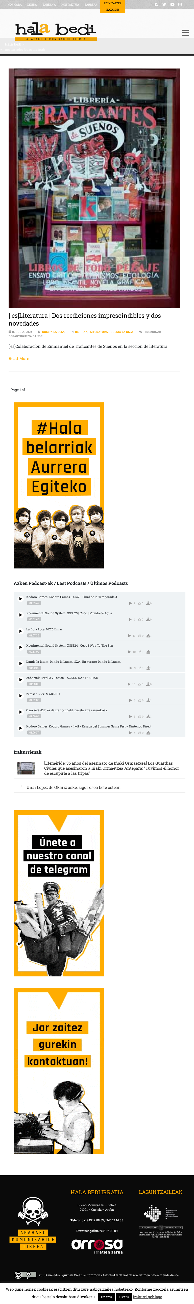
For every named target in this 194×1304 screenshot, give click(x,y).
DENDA (32, 4)
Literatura (99, 332)
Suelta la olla (53, 332)
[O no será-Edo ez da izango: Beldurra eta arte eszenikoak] (20, 712)
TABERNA (49, 4)
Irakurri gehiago (147, 1296)
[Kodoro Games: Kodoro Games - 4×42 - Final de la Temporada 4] (20, 599)
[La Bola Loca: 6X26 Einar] (20, 631)
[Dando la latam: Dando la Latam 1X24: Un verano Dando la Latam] (20, 663)
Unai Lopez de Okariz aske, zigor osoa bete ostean (74, 787)
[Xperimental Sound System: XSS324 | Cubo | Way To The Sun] (20, 647)
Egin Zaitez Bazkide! (112, 6)
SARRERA (91, 4)
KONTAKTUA (70, 4)
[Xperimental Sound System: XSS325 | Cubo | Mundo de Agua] (20, 615)
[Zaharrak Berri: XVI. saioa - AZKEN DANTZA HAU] (20, 680)
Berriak (81, 332)
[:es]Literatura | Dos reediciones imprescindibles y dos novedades (85, 319)
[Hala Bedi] (90, 31)
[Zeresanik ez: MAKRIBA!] (20, 696)
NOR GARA (15, 4)
